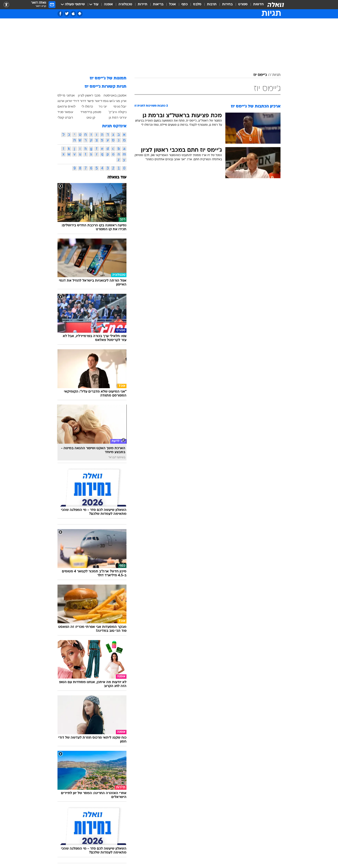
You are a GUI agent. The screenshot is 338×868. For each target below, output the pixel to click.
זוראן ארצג (64, 101)
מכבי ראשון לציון (89, 95)
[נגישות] (6, 5)
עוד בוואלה (116, 177)
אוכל (172, 4)
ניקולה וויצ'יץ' (117, 112)
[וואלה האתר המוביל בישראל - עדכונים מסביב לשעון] (275, 4)
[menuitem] (256, 4)
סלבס (197, 4)
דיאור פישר (94, 101)
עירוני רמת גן (117, 117)
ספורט (243, 4)
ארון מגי (120, 101)
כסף (184, 4)
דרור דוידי (79, 101)
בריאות (158, 4)
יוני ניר (103, 106)
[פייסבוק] (60, 14)
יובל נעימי (119, 106)
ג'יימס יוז (260, 75)
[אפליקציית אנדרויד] (80, 14)
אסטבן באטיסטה (114, 95)
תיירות (142, 4)
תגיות (276, 75)
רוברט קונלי (65, 117)
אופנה (108, 4)
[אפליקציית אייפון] (73, 14)
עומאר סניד (65, 112)
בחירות (227, 4)
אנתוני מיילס (66, 95)
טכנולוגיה (125, 4)
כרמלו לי (87, 106)
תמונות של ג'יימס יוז (108, 78)
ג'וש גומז (109, 101)
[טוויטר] (67, 14)
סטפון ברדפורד (90, 112)
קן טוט (90, 117)
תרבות (212, 4)
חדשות (258, 4)
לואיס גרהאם (66, 106)
